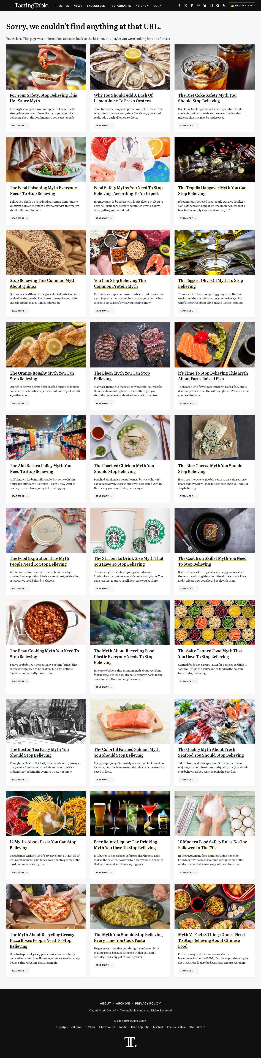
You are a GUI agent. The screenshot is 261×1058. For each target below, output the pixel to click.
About (105, 1003)
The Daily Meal (176, 1027)
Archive (123, 1003)
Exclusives (96, 6)
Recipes (62, 6)
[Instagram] (211, 6)
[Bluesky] (205, 6)
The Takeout (197, 1027)
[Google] (217, 6)
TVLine (91, 1027)
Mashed (158, 1027)
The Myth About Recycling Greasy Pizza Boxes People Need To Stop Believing (42, 940)
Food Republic (140, 1027)
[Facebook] (179, 6)
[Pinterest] (198, 6)
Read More (18, 125)
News (78, 6)
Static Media (107, 1010)
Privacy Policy (148, 1003)
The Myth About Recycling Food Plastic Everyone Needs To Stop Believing (124, 656)
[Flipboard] (192, 6)
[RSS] (224, 6)
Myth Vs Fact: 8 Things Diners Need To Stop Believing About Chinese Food (211, 940)
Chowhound (107, 1027)
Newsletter (244, 5)
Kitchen (142, 6)
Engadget (62, 1027)
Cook (157, 6)
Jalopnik (76, 1027)
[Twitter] (185, 6)
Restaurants (120, 6)
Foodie (123, 1027)
